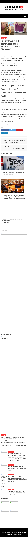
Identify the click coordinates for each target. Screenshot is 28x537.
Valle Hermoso (21, 124)
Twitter (13, 129)
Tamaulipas (4, 38)
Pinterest (20, 129)
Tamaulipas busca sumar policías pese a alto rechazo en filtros (17, 468)
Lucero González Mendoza (7, 124)
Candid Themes (17, 534)
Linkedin (5, 132)
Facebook (5, 129)
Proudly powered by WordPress (10, 532)
